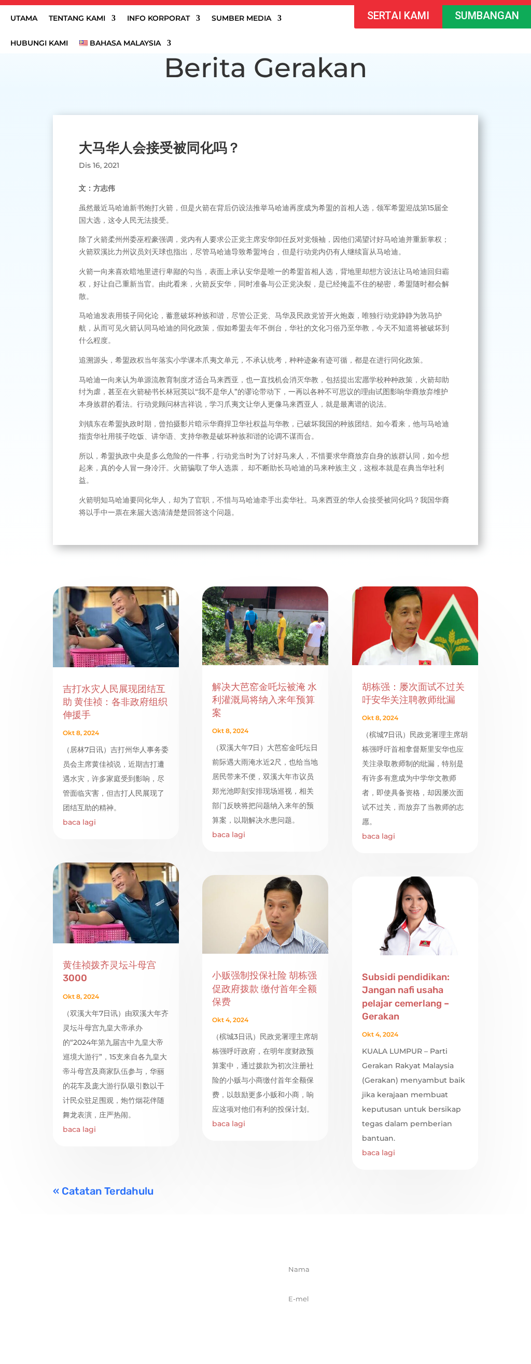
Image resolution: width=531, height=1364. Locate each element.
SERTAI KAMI (398, 15)
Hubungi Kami (39, 43)
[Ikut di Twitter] (152, 1326)
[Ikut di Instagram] (174, 1326)
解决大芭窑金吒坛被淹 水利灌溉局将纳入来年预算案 (264, 700)
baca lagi (79, 822)
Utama (23, 19)
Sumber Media (241, 19)
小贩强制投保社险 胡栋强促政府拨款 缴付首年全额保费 (264, 988)
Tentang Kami (77, 19)
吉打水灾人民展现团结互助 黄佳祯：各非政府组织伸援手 (115, 702)
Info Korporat (158, 19)
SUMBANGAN (487, 15)
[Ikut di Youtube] (197, 1326)
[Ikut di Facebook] (129, 1326)
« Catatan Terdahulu (103, 1191)
